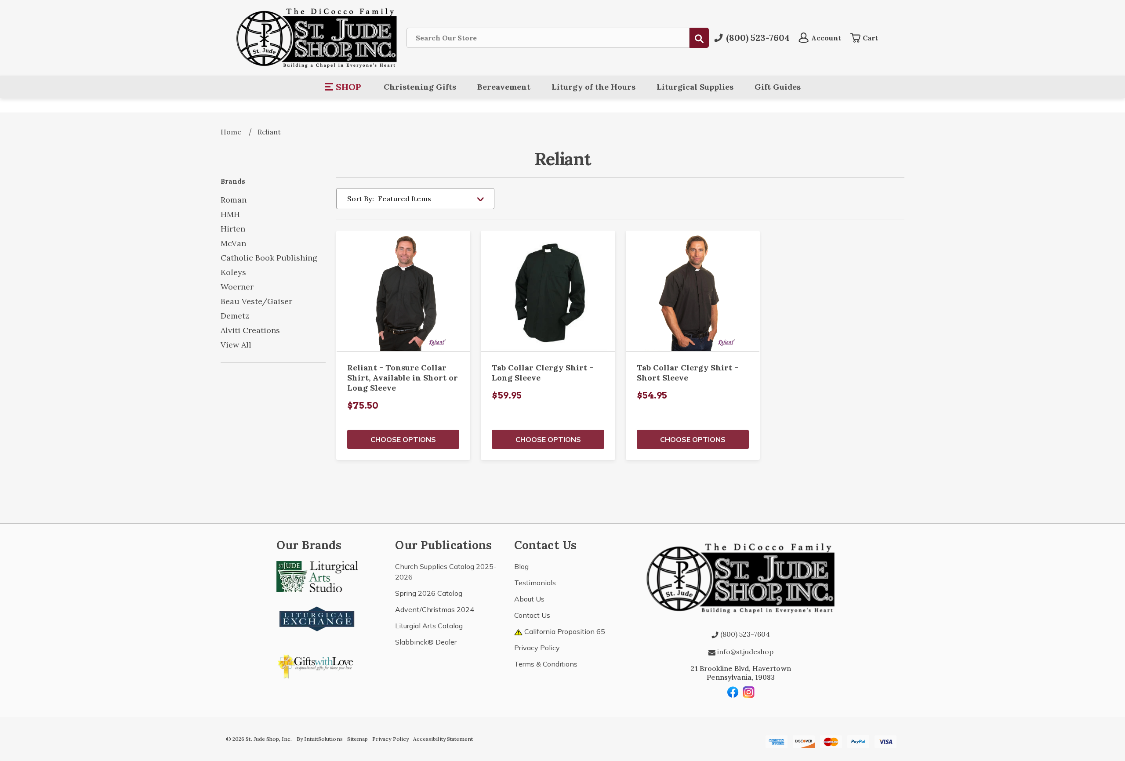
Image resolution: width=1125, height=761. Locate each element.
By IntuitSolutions (320, 739)
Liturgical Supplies (695, 87)
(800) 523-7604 (744, 634)
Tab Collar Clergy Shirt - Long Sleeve (542, 372)
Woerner (237, 287)
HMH (230, 214)
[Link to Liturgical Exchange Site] (317, 617)
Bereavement (503, 87)
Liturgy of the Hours (593, 87)
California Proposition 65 (564, 631)
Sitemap (357, 739)
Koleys (233, 272)
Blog (521, 566)
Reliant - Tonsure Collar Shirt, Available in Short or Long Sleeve (402, 377)
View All (236, 345)
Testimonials (535, 582)
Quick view (403, 291)
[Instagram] (749, 692)
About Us (529, 598)
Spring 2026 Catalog (428, 593)
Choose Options (403, 439)
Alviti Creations (250, 330)
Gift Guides (778, 87)
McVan (233, 243)
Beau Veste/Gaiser (256, 301)
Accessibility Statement (443, 739)
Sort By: (360, 198)
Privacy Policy (537, 647)
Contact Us (532, 615)
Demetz (235, 316)
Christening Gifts (420, 87)
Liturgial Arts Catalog (429, 625)
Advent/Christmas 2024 (434, 609)
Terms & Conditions (545, 664)
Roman (234, 200)
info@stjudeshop (744, 651)
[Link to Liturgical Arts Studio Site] (317, 575)
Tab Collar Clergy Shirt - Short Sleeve (687, 372)
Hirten (233, 229)
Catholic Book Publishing (269, 258)
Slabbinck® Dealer (426, 642)
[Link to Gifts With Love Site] (317, 664)
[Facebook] (733, 692)
